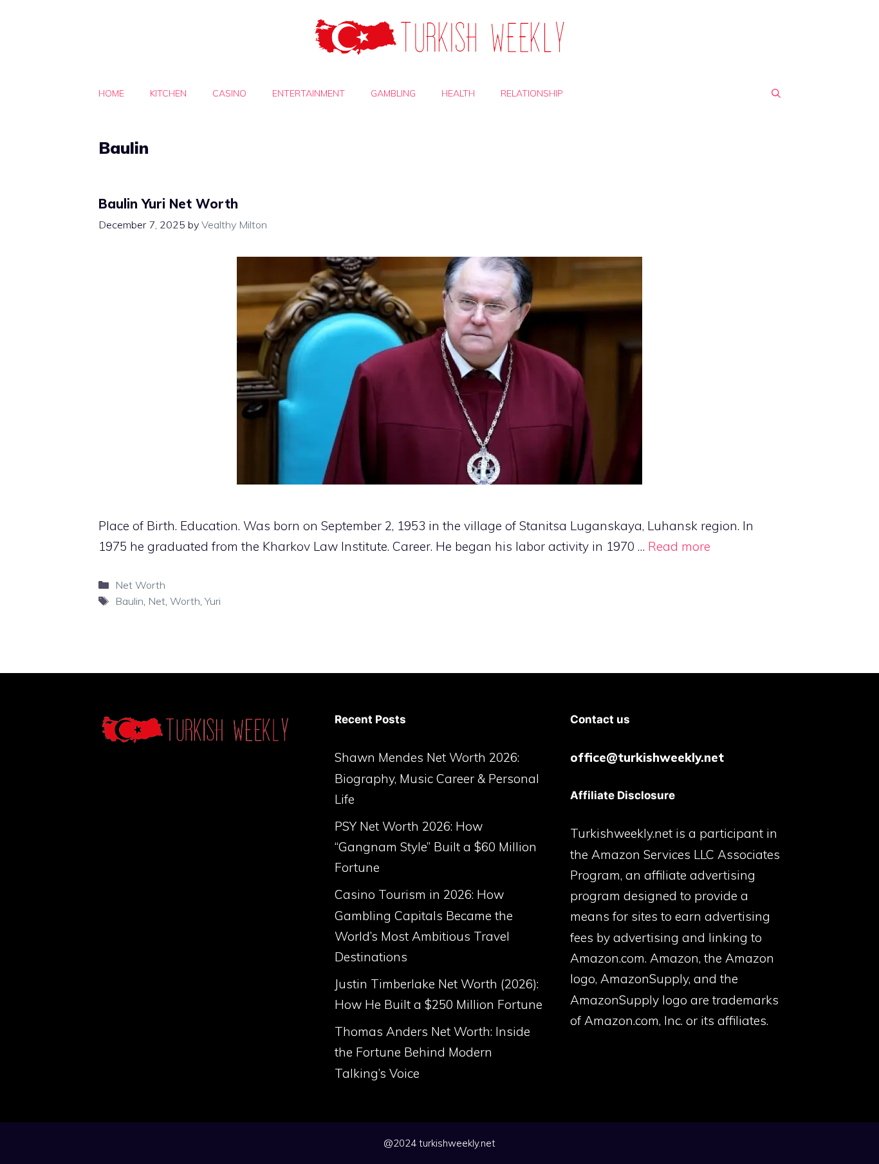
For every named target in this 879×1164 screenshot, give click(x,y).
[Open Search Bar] (776, 93)
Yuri (213, 601)
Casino (229, 93)
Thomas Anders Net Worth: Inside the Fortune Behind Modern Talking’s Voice (432, 1052)
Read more (679, 546)
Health (458, 93)
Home (111, 93)
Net (156, 601)
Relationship (532, 93)
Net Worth (140, 584)
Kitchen (168, 93)
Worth (185, 601)
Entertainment (308, 93)
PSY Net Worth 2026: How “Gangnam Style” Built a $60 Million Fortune (436, 847)
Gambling (393, 93)
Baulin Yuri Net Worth (168, 204)
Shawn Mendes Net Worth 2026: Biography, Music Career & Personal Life (437, 778)
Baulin (129, 601)
